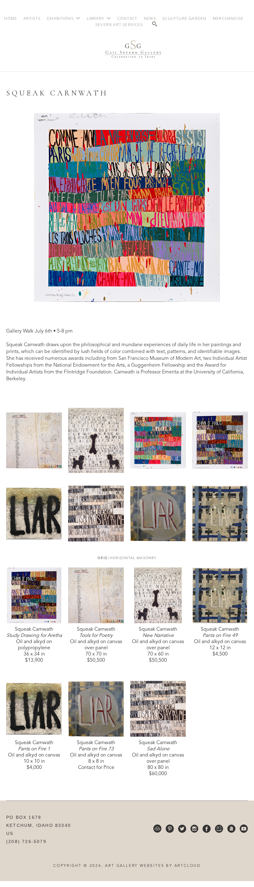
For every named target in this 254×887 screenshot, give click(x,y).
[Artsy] (219, 829)
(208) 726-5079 (26, 841)
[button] (64, 18)
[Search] (154, 23)
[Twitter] (182, 829)
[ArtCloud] (157, 829)
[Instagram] (194, 829)
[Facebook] (207, 829)
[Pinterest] (170, 829)
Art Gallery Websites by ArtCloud (153, 866)
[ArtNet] (231, 829)
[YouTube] (244, 829)
